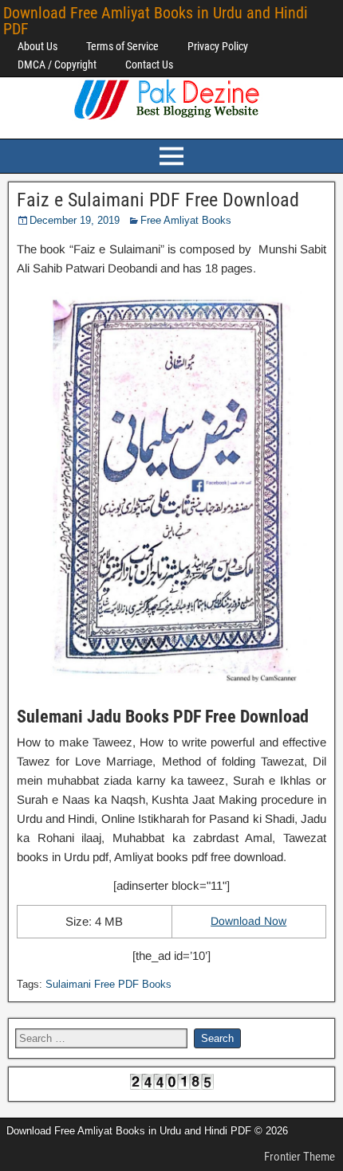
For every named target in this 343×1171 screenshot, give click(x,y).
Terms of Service (122, 46)
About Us (37, 46)
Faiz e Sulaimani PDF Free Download (158, 200)
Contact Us (149, 64)
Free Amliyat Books (185, 220)
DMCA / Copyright (57, 64)
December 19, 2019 (75, 220)
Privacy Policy (217, 46)
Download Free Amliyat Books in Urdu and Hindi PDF (155, 20)
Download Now (248, 920)
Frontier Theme (299, 1156)
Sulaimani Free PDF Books (108, 984)
